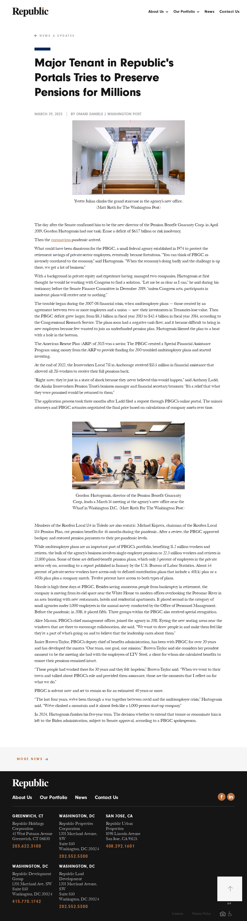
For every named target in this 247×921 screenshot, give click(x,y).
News (210, 12)
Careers (177, 914)
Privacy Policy (201, 914)
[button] (158, 13)
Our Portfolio (53, 797)
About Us (22, 797)
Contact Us (230, 12)
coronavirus (61, 239)
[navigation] (30, 9)
